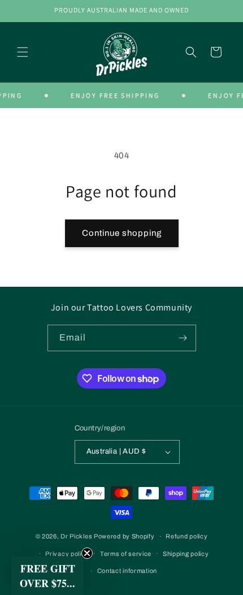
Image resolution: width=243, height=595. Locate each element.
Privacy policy (67, 553)
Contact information (127, 570)
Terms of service (125, 553)
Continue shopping (122, 233)
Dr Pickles (76, 536)
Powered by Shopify (124, 536)
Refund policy (186, 536)
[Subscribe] (183, 338)
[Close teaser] (87, 553)
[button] (22, 52)
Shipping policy (186, 553)
